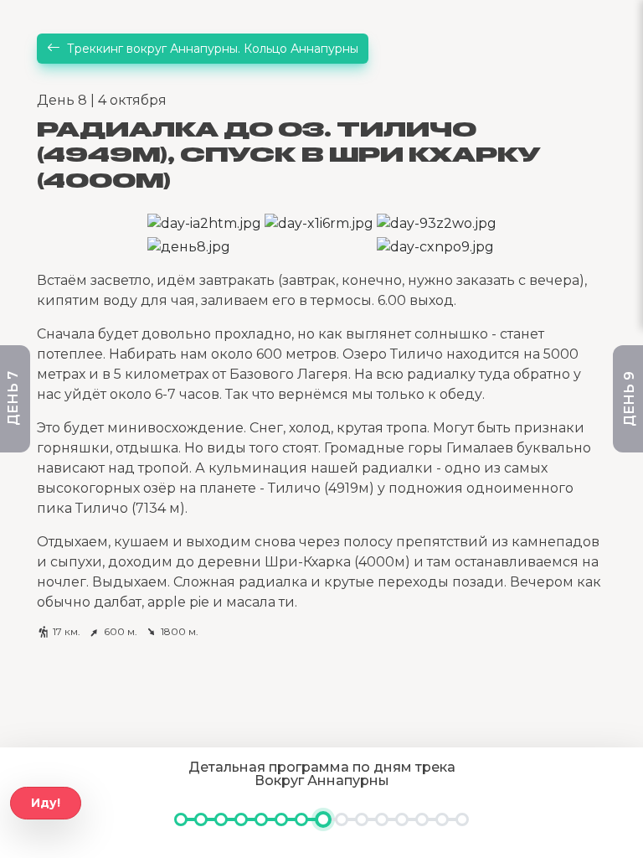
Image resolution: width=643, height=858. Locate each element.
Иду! (45, 802)
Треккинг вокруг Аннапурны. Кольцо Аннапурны (212, 48)
